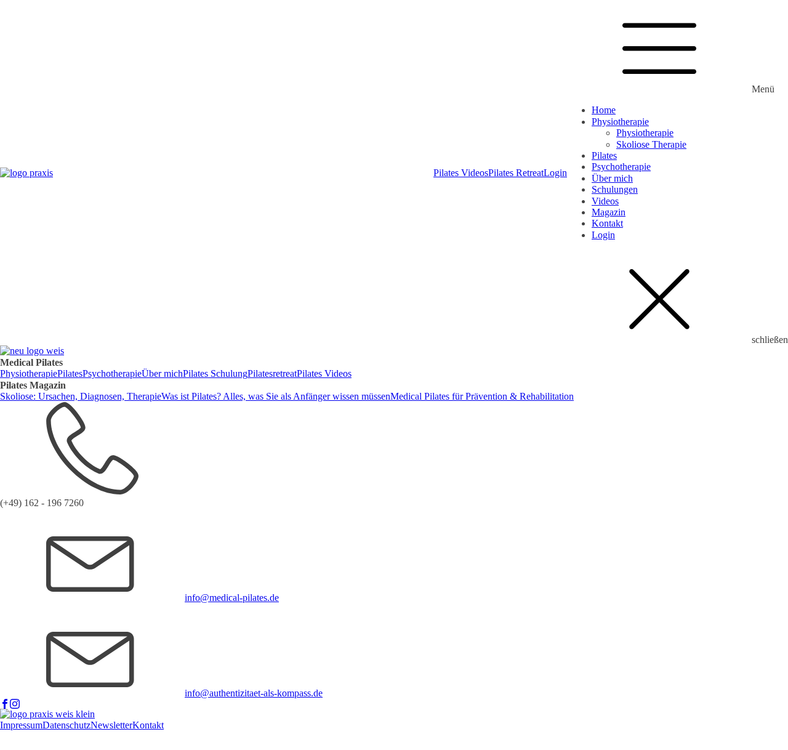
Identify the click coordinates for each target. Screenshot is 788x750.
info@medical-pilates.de (232, 597)
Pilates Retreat (516, 172)
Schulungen (615, 189)
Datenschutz (66, 725)
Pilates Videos (460, 172)
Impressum (21, 725)
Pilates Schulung (215, 373)
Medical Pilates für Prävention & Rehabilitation (482, 396)
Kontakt (607, 223)
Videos (605, 201)
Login (555, 172)
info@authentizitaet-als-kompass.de (254, 693)
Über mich (612, 178)
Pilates (604, 155)
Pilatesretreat (272, 373)
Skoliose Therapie (651, 144)
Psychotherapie (621, 166)
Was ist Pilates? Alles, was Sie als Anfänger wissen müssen (275, 396)
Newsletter (111, 725)
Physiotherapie (620, 121)
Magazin (608, 212)
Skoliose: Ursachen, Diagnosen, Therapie (80, 396)
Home (604, 110)
